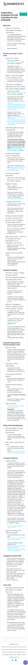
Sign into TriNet (11, 347)
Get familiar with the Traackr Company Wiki (15, 129)
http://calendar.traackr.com (16, 92)
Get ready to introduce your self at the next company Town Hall (15, 590)
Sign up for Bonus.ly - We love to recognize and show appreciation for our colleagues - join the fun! (15, 240)
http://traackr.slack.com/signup (15, 198)
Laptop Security (11, 461)
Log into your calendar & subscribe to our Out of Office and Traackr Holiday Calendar (15, 87)
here (8, 624)
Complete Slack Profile (13, 202)
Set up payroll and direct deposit (14, 375)
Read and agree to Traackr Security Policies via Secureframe (14, 430)
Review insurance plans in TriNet (14, 386)
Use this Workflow (23, 14)
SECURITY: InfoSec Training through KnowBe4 (15, 274)
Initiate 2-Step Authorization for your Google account (15, 77)
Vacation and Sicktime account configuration (13, 155)
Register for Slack (11, 184)
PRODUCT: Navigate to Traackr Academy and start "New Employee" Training (14, 307)
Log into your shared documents (12, 174)
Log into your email (12, 58)
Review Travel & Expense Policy (14, 254)
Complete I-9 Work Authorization (12, 365)
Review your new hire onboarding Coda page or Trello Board (14, 30)
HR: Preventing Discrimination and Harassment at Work (15, 278)
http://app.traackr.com (13, 322)
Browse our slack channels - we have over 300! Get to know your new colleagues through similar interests (15, 219)
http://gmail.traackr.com (13, 62)
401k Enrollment (11, 404)
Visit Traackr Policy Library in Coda (15, 443)
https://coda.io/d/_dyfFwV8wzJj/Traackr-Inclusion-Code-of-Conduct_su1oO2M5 (16, 149)
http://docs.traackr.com (15, 179)
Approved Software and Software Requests (13, 532)
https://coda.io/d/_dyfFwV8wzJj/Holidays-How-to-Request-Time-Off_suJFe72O (16, 169)
